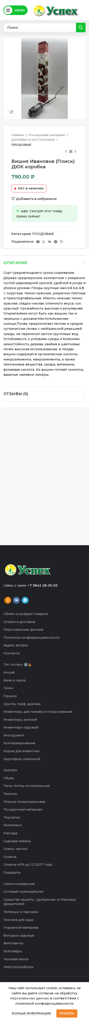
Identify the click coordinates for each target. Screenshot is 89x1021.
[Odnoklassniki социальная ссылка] (7, 600)
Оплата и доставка (19, 622)
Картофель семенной (21, 759)
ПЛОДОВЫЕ (21, 144)
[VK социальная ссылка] (49, 242)
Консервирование (19, 743)
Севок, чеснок (15, 849)
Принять (67, 1013)
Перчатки (11, 817)
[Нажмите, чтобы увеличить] (11, 111)
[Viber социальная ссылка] (62, 242)
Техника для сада (18, 920)
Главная (18, 135)
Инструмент (13, 735)
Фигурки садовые (18, 935)
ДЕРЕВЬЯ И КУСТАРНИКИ (33, 139)
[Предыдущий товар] (66, 151)
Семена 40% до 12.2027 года (27, 864)
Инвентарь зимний (20, 720)
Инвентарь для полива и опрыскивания (37, 712)
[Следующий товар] (75, 151)
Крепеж (10, 770)
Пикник (10, 794)
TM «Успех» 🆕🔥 (17, 665)
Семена (9, 857)
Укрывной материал (20, 927)
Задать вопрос (15, 645)
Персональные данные (23, 630)
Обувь (8, 778)
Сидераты (12, 872)
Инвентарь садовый (20, 727)
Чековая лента (15, 959)
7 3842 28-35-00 (44, 585)
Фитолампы (13, 943)
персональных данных (29, 998)
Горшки (10, 696)
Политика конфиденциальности (31, 637)
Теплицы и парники (20, 912)
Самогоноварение (19, 884)
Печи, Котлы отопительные (26, 786)
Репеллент (12, 825)
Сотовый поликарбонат (23, 892)
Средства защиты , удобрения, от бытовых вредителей (39, 901)
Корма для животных (21, 751)
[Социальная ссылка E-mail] (38, 242)
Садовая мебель (17, 841)
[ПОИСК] (81, 27)
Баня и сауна (14, 680)
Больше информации (31, 1013)
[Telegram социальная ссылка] (56, 242)
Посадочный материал (47, 135)
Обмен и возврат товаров (25, 614)
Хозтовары (12, 951)
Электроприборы (18, 967)
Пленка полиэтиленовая (24, 802)
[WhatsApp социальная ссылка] (43, 242)
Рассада (10, 833)
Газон (8, 688)
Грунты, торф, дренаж (22, 704)
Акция (9, 672)
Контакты (11, 653)
